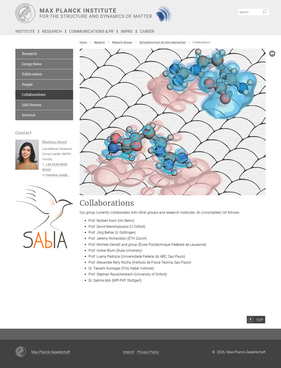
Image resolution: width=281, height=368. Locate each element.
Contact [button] (23, 132)
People (27, 84)
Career (147, 31)
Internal (28, 115)
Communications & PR (91, 31)
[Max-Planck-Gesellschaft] (23, 352)
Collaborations (34, 95)
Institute (25, 31)
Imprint (128, 352)
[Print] (272, 53)
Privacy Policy (148, 352)
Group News (32, 64)
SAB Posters (31, 105)
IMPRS (127, 31)
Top (259, 320)
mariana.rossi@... (58, 175)
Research (52, 31)
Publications (32, 74)
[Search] (264, 12)
